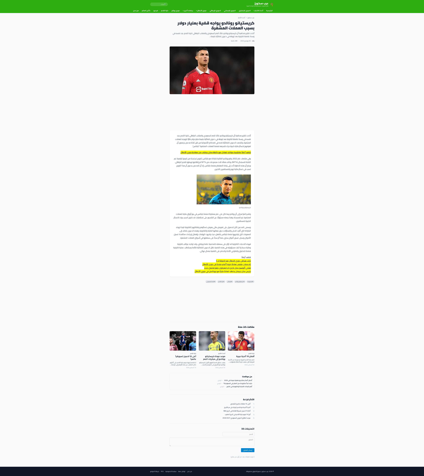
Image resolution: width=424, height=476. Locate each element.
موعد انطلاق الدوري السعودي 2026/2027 (236, 418)
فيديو (155, 10)
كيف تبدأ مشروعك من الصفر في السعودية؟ (237, 383)
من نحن (136, 10)
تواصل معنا (181, 471)
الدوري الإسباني (230, 10)
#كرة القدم (221, 281)
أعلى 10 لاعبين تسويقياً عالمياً (185, 357)
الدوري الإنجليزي (245, 10)
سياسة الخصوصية (170, 471)
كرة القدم (164, 10)
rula (253, 41)
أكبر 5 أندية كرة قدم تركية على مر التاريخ (237, 407)
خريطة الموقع (154, 471)
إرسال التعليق (247, 450)
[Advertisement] (212, 112)
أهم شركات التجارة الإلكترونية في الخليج (239, 386)
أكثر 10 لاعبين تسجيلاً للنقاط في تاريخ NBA (236, 411)
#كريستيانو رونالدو (239, 281)
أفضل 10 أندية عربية (245, 356)
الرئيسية (269, 10)
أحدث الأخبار (258, 10)
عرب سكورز (250, 17)
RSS (162, 471)
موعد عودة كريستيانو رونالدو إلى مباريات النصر (214, 357)
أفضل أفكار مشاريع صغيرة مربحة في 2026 (238, 380)
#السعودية (250, 281)
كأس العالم (146, 10)
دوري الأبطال (201, 10)
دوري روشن (175, 10)
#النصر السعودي (210, 281)
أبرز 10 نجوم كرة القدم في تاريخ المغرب (237, 414)
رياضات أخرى (188, 10)
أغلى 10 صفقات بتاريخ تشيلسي (240, 404)
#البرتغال (229, 281)
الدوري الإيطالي (215, 10)
